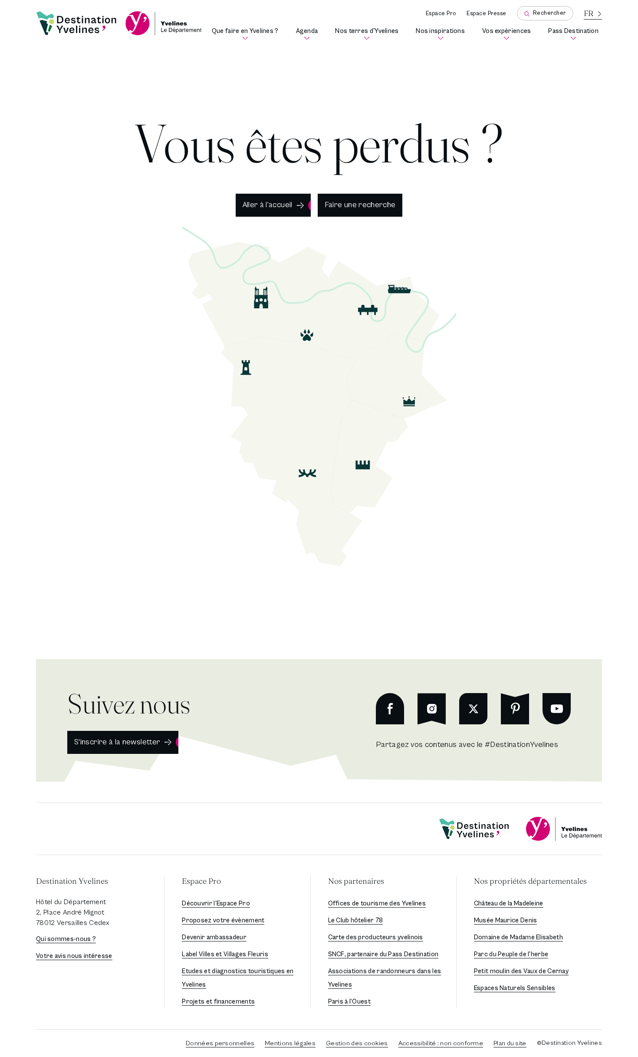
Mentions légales (290, 1043)
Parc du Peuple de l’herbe (511, 954)
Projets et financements (218, 1001)
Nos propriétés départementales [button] (530, 881)
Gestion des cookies (357, 1043)
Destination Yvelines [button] (72, 881)
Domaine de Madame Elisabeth (518, 937)
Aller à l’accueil (268, 204)
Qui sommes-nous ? (66, 939)
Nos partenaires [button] (356, 881)
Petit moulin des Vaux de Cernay (521, 971)
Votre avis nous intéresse (74, 956)
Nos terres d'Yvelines (368, 34)
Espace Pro (441, 13)
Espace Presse (486, 13)
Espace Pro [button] (201, 881)
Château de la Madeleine (508, 903)
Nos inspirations (442, 34)
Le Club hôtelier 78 (355, 920)
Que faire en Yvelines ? (247, 34)
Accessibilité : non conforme (440, 1043)
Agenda (308, 34)
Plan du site (509, 1043)
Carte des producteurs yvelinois (375, 937)
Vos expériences (508, 34)
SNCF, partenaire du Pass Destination (383, 954)
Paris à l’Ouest (349, 1001)
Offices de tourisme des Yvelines (377, 903)
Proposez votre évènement (223, 920)
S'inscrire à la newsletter (117, 742)
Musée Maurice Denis (505, 920)
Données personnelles (220, 1043)
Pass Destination (575, 34)
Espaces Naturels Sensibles (515, 988)
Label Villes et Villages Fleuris (225, 954)
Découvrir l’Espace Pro (216, 903)
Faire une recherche (360, 204)
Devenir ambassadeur (214, 937)
